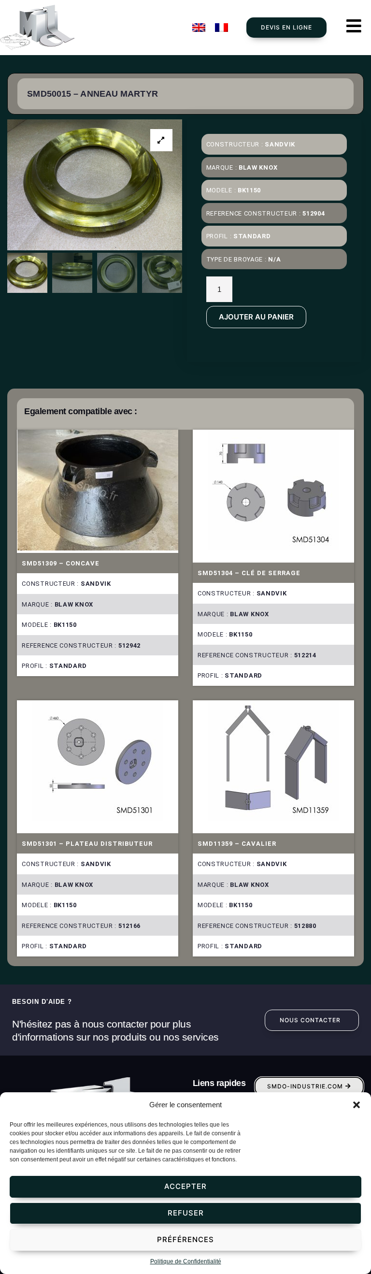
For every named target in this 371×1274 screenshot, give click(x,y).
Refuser (186, 1212)
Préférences (185, 1239)
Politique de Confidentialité (185, 1261)
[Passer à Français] (221, 28)
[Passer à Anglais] (198, 28)
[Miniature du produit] (161, 140)
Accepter (185, 1186)
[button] (356, 1105)
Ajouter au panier (256, 316)
